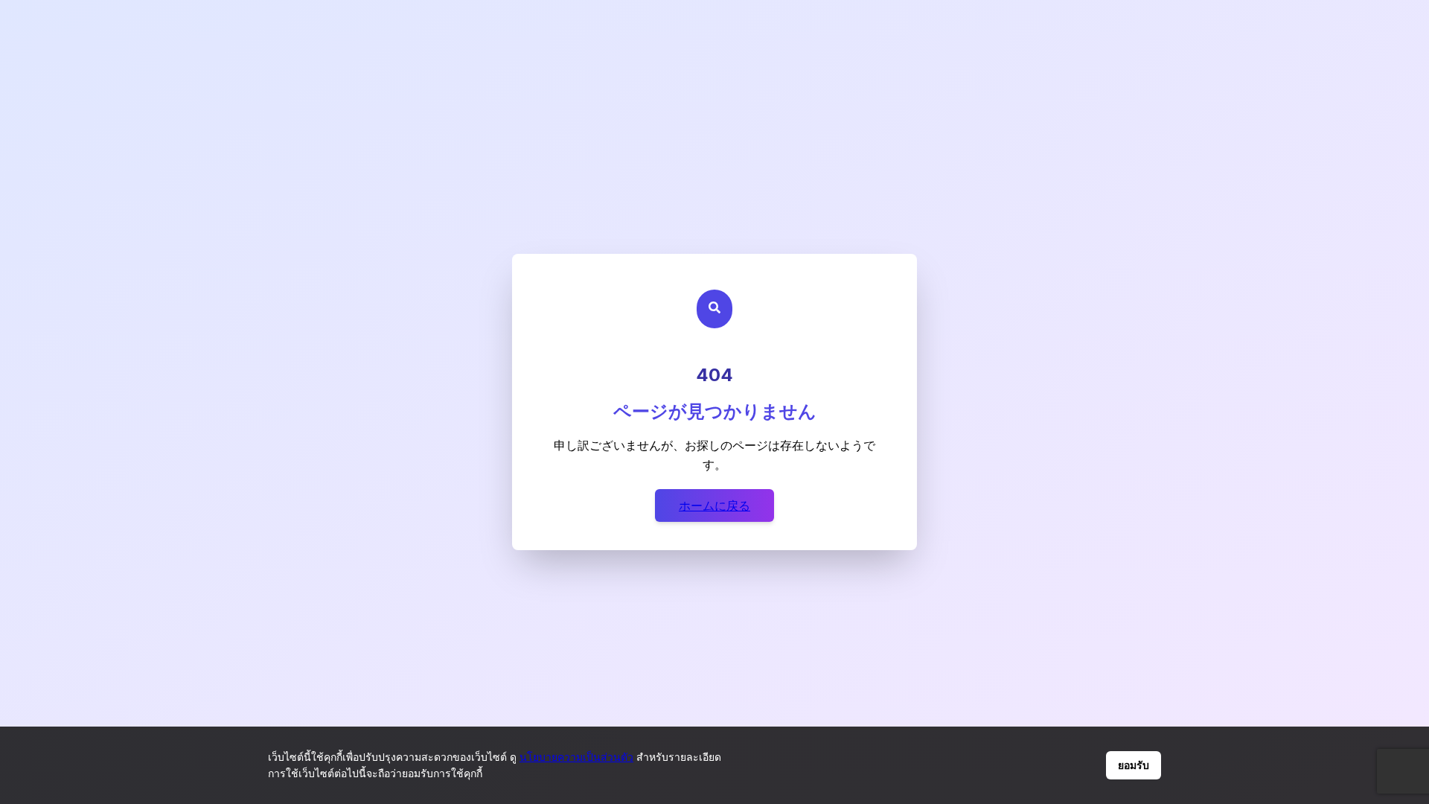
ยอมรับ (1133, 765)
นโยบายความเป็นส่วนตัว (576, 756)
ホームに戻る (714, 505)
